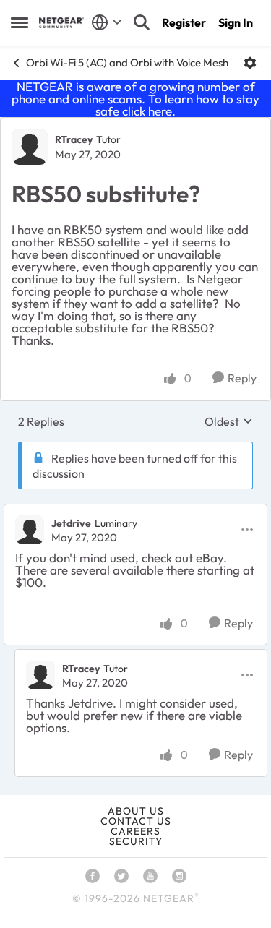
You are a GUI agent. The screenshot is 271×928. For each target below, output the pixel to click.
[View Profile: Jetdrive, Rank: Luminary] (29, 529)
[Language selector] (106, 22)
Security (136, 841)
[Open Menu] (250, 63)
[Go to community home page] (61, 22)
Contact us (135, 821)
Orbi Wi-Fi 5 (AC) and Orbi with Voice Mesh (127, 62)
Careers (135, 831)
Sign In (235, 22)
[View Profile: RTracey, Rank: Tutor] (30, 147)
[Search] (141, 22)
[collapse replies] (135, 511)
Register (184, 22)
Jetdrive (71, 523)
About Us (136, 810)
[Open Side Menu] (19, 22)
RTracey (74, 139)
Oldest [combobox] (229, 421)
